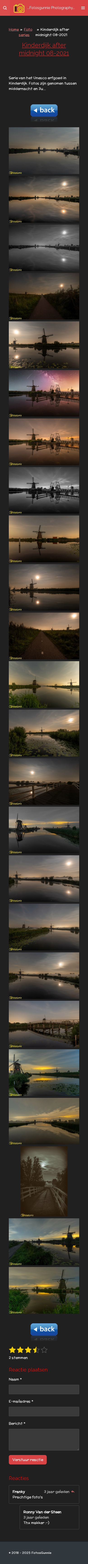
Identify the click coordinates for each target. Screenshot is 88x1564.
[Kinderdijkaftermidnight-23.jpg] (44, 1241)
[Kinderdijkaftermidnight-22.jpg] (44, 1181)
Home (14, 29)
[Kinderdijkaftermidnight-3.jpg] (44, 248)
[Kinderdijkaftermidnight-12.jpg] (44, 684)
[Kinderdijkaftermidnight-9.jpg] (44, 539)
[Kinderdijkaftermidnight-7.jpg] (44, 442)
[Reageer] (72, 1491)
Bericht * (17, 1423)
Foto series (25, 32)
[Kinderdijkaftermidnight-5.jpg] (44, 344)
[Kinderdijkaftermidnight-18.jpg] (44, 975)
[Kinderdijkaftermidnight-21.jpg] (44, 1121)
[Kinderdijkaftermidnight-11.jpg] (44, 636)
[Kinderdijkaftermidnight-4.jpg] (44, 296)
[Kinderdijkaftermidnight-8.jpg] (44, 490)
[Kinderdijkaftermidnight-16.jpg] (44, 878)
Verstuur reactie (27, 1459)
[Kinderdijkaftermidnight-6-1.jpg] (44, 393)
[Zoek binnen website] (5, 8)
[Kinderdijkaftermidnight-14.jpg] (44, 781)
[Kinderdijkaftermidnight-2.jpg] (44, 199)
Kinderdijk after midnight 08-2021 (52, 32)
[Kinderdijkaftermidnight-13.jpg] (44, 733)
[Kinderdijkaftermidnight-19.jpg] (44, 1024)
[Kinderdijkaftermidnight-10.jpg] (44, 587)
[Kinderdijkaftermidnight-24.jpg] (44, 1290)
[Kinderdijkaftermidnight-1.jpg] (44, 150)
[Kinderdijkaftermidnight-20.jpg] (44, 1072)
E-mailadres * (21, 1401)
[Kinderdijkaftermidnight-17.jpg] (44, 927)
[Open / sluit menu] (83, 8)
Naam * (15, 1379)
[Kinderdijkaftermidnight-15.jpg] (44, 830)
